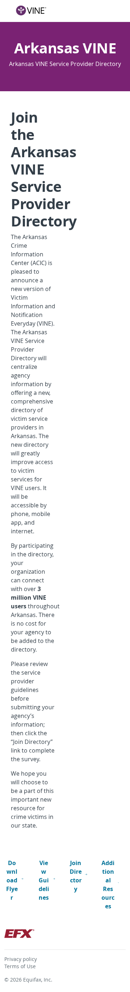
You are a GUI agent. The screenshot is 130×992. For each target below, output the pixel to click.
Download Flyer (12, 880)
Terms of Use (20, 966)
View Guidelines (44, 880)
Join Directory (76, 876)
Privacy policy (20, 959)
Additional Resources (107, 884)
